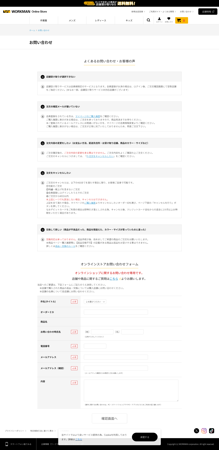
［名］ (117, 331)
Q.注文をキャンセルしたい (100, 156)
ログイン (159, 22)
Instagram (204, 430)
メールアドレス (48, 357)
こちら (114, 278)
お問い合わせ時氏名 (51, 331)
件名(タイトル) (48, 301)
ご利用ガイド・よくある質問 (161, 11)
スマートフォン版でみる (20, 444)
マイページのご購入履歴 (87, 116)
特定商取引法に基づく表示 (41, 430)
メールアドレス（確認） (53, 368)
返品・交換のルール (65, 246)
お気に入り (169, 22)
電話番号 (45, 346)
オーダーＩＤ (47, 312)
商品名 (44, 321)
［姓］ (87, 331)
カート (184, 20)
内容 (43, 381)
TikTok (211, 430)
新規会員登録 (137, 11)
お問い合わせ (185, 11)
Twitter (196, 430)
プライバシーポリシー (14, 430)
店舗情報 (206, 11)
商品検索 (148, 20)
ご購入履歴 (90, 202)
